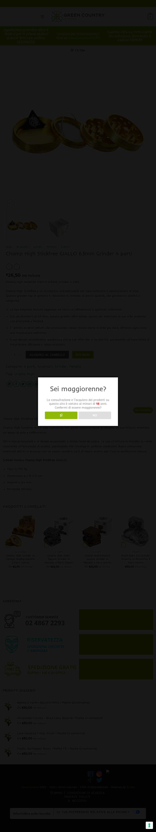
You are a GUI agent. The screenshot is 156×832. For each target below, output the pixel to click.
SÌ (61, 415)
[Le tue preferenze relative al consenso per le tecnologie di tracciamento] (149, 825)
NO (95, 415)
